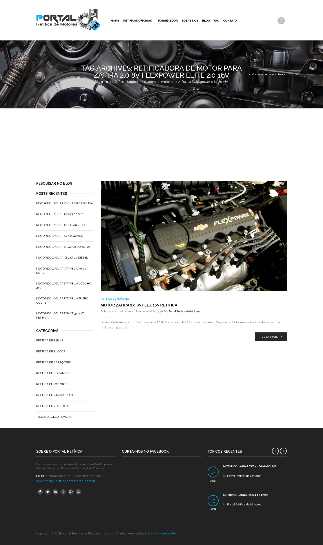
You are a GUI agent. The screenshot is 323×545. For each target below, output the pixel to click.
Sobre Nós (190, 20)
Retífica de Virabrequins (55, 395)
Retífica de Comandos (53, 373)
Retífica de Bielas (50, 340)
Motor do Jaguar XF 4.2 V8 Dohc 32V (63, 246)
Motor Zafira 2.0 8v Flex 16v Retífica (139, 305)
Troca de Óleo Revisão (54, 416)
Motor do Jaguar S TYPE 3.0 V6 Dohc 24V (63, 285)
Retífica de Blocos (50, 351)
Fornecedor (168, 20)
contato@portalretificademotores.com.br (74, 476)
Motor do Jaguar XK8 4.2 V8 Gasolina (64, 203)
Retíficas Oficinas (137, 20)
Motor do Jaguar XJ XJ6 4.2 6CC (59, 235)
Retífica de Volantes (52, 406)
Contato (230, 20)
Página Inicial (104, 82)
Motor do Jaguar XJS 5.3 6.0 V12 (59, 214)
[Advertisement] (161, 141)
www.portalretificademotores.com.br (66, 481)
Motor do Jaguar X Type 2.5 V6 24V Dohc (62, 270)
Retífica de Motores (115, 298)
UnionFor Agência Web (162, 533)
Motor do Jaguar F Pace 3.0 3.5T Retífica (60, 315)
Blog (206, 20)
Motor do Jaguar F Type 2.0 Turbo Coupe (62, 300)
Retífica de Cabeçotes (53, 362)
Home (115, 20)
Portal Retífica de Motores (184, 311)
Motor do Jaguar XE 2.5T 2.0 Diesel (62, 257)
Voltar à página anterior (269, 74)
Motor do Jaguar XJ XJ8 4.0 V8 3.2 (60, 225)
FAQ (216, 20)
